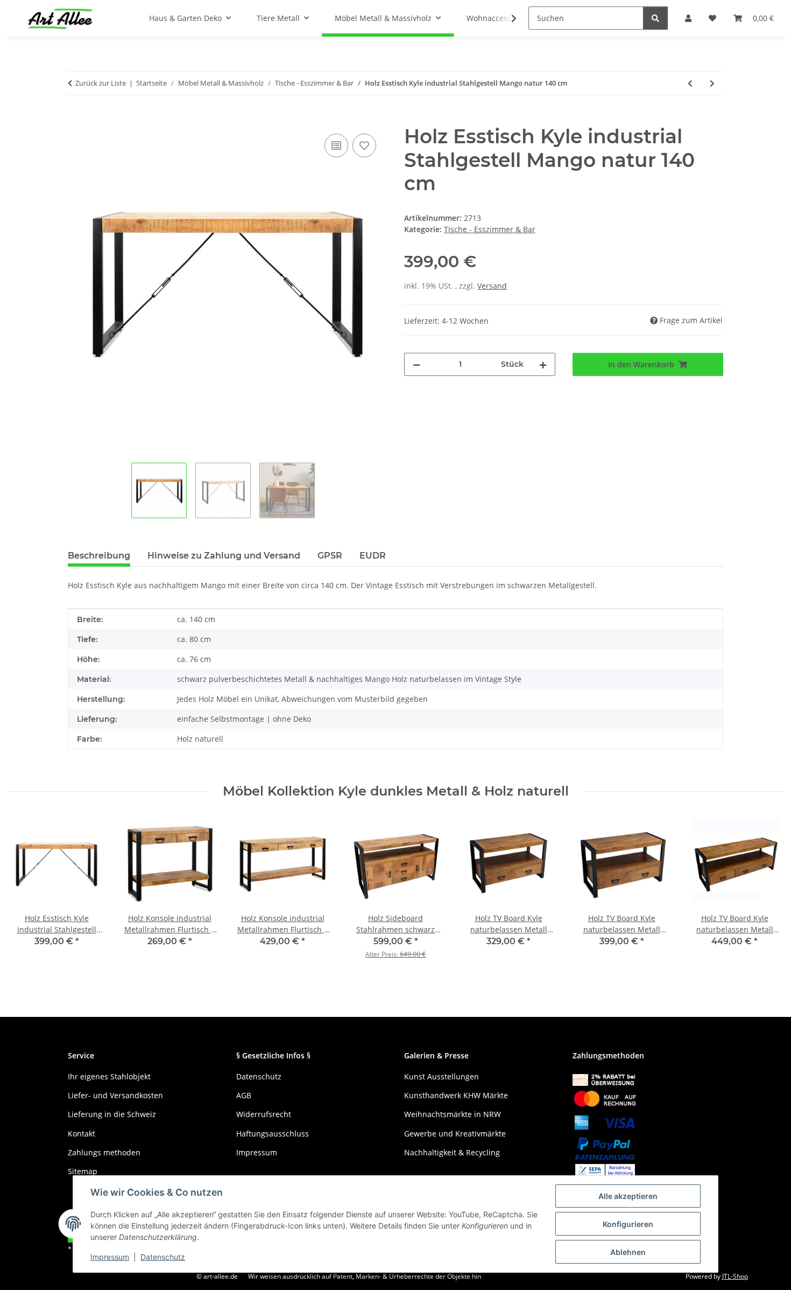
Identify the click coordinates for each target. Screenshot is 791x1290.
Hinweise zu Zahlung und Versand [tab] (223, 555)
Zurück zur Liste (100, 83)
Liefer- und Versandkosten (115, 1095)
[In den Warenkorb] (76, 119)
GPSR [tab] (329, 555)
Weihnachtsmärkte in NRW (452, 1114)
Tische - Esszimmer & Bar (489, 229)
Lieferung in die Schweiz (112, 1114)
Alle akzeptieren (628, 1196)
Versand (492, 286)
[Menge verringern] (416, 364)
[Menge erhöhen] (543, 364)
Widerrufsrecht (263, 1114)
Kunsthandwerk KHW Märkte (456, 1095)
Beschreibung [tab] (99, 555)
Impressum (109, 1256)
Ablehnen (628, 1252)
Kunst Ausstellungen (441, 1076)
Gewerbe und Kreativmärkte (455, 1133)
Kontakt (81, 1133)
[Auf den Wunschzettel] (364, 145)
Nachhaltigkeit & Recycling (452, 1152)
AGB (243, 1095)
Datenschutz (162, 1256)
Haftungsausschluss (272, 1133)
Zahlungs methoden (104, 1152)
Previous (27, 895)
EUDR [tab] (372, 555)
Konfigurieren (628, 1224)
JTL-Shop (735, 1276)
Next (765, 895)
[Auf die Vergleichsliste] (336, 145)
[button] (507, 18)
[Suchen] (655, 18)
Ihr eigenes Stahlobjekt (109, 1076)
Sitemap (82, 1171)
